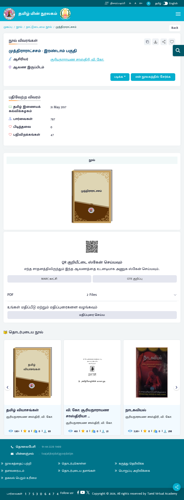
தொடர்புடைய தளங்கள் (78, 470)
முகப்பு (8, 27)
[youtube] (83, 492)
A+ (140, 3)
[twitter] (88, 492)
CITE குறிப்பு (134, 278)
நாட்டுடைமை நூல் (39, 27)
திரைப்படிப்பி (117, 3)
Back (174, 28)
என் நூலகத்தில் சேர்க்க (153, 77)
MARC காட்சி (49, 278)
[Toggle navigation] (178, 13)
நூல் (19, 27)
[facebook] (79, 492)
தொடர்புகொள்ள (74, 463)
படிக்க (118, 77)
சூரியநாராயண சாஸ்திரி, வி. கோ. (77, 59)
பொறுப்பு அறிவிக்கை (134, 470)
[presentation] (7, 388)
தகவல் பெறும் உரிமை (21, 478)
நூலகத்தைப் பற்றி (18, 463)
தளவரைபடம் (14, 470)
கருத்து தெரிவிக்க (131, 463)
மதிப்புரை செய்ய (92, 315)
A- (130, 3)
